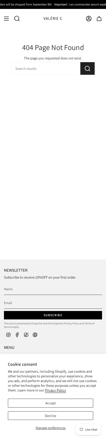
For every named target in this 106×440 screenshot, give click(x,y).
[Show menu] (6, 18)
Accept (50, 403)
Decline (50, 415)
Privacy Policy (55, 390)
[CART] (99, 18)
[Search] (87, 68)
